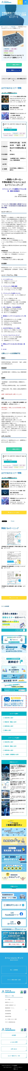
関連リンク (16, 1069)
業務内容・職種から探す (11, 722)
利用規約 (15, 1065)
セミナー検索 (7, 999)
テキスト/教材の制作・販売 (14, 979)
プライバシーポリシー (18, 1067)
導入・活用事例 (14, 969)
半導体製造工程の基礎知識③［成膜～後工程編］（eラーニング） (13, 587)
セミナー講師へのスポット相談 (11, 1019)
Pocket (12, 521)
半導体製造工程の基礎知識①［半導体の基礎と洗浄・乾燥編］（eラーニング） (13, 547)
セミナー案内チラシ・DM (14, 1055)
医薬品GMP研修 (8, 1016)
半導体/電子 (6, 48)
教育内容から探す (9, 726)
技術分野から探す (9, 717)
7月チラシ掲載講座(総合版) (10, 1022)
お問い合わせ (14, 1049)
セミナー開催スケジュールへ (14, 70)
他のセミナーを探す (14, 512)
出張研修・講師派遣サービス (10, 1005)
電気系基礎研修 (8, 1010)
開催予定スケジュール (9, 1002)
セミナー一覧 (14, 597)
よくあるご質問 (13, 1042)
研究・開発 (14, 48)
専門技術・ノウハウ (8, 52)
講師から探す (8, 730)
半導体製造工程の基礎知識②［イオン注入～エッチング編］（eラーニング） (13, 567)
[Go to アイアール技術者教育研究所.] (1, 26)
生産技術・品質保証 (8, 50)
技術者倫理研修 (8, 1013)
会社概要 (14, 1035)
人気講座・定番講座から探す (12, 754)
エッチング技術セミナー (10, 129)
